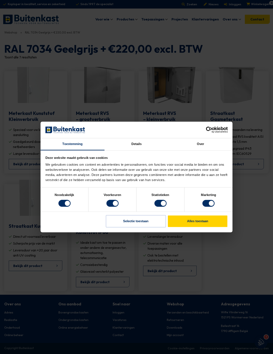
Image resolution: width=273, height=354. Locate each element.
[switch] (112, 203)
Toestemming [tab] (72, 144)
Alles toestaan (197, 221)
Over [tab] (200, 144)
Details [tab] (136, 144)
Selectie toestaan (135, 221)
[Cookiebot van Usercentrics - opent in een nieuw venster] (209, 130)
